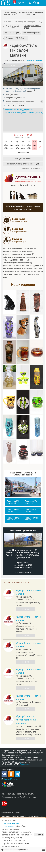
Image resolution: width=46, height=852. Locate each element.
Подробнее (24, 764)
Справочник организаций (10, 13)
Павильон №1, (13, 502)
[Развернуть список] (41, 101)
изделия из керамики (15, 103)
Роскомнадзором (34, 759)
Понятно (39, 834)
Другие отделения (34, 60)
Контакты (29, 794)
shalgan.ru (29, 185)
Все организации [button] (11, 33)
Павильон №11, (31, 519)
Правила (20, 794)
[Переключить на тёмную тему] (29, 2)
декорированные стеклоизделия (20, 101)
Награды (11, 794)
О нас (4, 794)
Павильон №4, (31, 502)
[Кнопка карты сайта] (43, 3)
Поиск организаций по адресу (32, 27)
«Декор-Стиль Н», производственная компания (26, 719)
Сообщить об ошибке (23, 159)
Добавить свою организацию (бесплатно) (31, 13)
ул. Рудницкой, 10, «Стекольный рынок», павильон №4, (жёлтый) (23, 90)
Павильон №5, (13, 519)
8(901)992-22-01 (13, 94)
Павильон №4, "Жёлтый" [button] (16, 38)
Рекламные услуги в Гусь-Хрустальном (19, 797)
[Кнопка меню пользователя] (38, 3)
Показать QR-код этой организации (23, 164)
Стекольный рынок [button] (31, 33)
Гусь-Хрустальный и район (13, 26)
